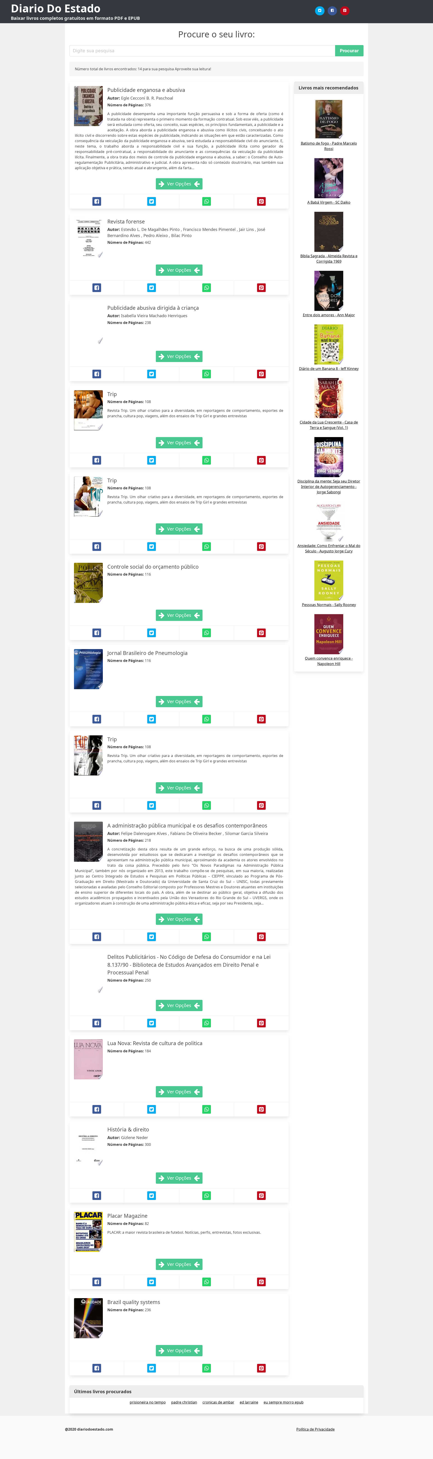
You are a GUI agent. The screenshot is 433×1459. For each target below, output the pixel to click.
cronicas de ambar (218, 1402)
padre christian (184, 1402)
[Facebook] (332, 10)
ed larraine (249, 1402)
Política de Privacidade (315, 1429)
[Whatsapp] (206, 201)
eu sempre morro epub (284, 1402)
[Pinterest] (345, 10)
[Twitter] (320, 10)
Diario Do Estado (56, 8)
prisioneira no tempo (148, 1402)
